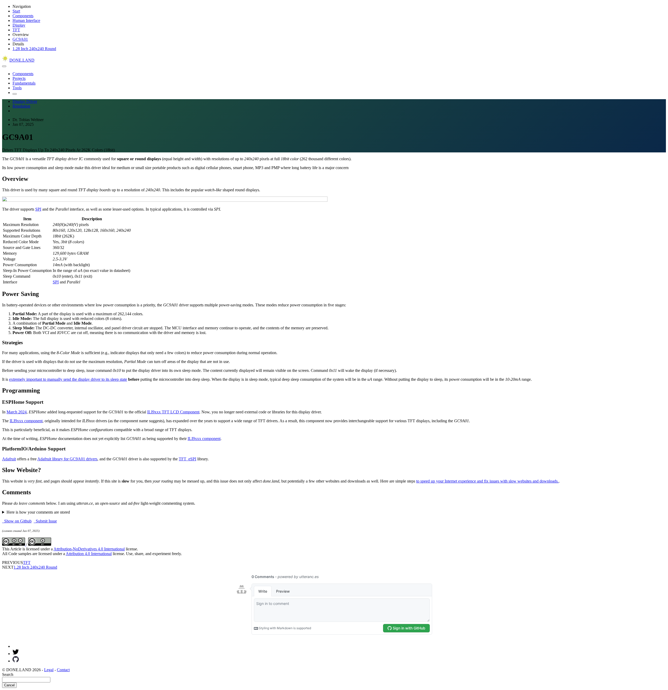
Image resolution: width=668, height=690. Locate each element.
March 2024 (17, 412)
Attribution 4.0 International (89, 553)
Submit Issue (45, 521)
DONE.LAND (21, 60)
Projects (19, 78)
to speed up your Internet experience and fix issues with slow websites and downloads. (487, 481)
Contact (63, 670)
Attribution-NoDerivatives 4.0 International (89, 549)
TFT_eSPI (187, 459)
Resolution (21, 106)
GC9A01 (20, 39)
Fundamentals (24, 83)
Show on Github (17, 521)
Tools (17, 88)
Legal (48, 670)
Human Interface (26, 20)
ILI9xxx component (26, 421)
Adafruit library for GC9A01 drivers (67, 459)
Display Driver (25, 101)
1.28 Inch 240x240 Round (34, 48)
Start (16, 11)
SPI (38, 209)
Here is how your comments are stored (38, 512)
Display (19, 25)
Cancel (9, 685)
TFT (16, 30)
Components (23, 16)
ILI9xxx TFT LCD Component (173, 412)
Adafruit (9, 459)
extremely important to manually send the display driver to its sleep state (68, 379)
